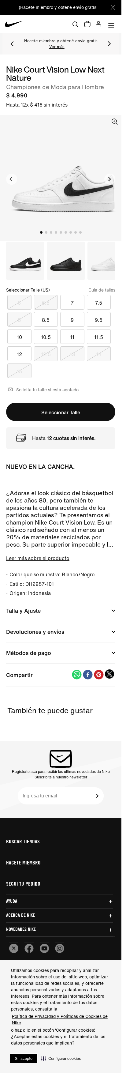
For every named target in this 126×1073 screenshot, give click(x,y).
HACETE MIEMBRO (23, 863)
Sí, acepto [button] (23, 1058)
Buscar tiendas (23, 841)
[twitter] (110, 675)
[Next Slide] (109, 44)
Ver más (57, 47)
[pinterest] (99, 675)
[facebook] (88, 675)
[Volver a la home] (14, 24)
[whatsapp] (77, 675)
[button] (61, 1058)
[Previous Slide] (12, 44)
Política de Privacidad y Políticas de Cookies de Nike (60, 1019)
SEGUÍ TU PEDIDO (23, 884)
